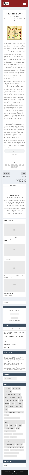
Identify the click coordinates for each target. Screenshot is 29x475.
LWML (6, 425)
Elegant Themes (14, 471)
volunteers (14, 450)
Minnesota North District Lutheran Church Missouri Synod (14, 333)
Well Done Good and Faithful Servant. (13, 275)
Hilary (12, 403)
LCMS (6, 409)
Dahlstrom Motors (10, 397)
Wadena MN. (8, 453)
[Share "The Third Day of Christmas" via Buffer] (22, 164)
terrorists (8, 447)
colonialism (8, 391)
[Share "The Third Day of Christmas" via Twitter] (9, 164)
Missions (13, 431)
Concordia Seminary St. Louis (12, 394)
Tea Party (19, 444)
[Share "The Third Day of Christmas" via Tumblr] (14, 164)
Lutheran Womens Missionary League (13, 421)
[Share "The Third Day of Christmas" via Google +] (11, 164)
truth (21, 447)
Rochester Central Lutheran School (12, 440)
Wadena (21, 450)
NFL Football (8, 434)
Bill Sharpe (8, 388)
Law (21, 406)
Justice (21, 403)
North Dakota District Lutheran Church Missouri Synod (13, 337)
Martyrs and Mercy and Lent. (11, 258)
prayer (6, 437)
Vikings (7, 450)
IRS (16, 403)
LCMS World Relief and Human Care (14, 412)
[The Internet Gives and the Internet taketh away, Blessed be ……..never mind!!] (14, 230)
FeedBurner (17, 320)
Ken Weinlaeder (9, 406)
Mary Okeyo (13, 425)
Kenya (16, 406)
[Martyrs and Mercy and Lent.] (14, 250)
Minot (18, 428)
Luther (7, 415)
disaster (19, 397)
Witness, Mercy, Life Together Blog (12, 347)
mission (7, 431)
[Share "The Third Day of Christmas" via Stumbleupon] (11, 167)
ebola (6, 400)
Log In (5, 465)
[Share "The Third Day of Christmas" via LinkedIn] (20, 164)
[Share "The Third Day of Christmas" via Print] (17, 167)
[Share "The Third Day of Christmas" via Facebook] (6, 164)
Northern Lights (18, 434)
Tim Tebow (15, 447)
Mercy (19, 425)
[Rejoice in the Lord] (14, 285)
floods (7, 403)
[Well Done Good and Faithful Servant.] (14, 267)
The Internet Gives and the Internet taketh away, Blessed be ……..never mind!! (13, 239)
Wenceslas (16, 453)
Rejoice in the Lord (8, 293)
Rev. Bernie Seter (12, 18)
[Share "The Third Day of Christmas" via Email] (14, 167)
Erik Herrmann (14, 400)
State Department (10, 444)
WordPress (14, 473)
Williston (7, 456)
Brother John (16, 388)
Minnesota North (9, 428)
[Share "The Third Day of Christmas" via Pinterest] (17, 164)
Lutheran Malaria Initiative (12, 418)
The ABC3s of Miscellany (10, 344)
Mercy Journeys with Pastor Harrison (12, 328)
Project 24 (6, 341)
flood (21, 400)
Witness (14, 456)
